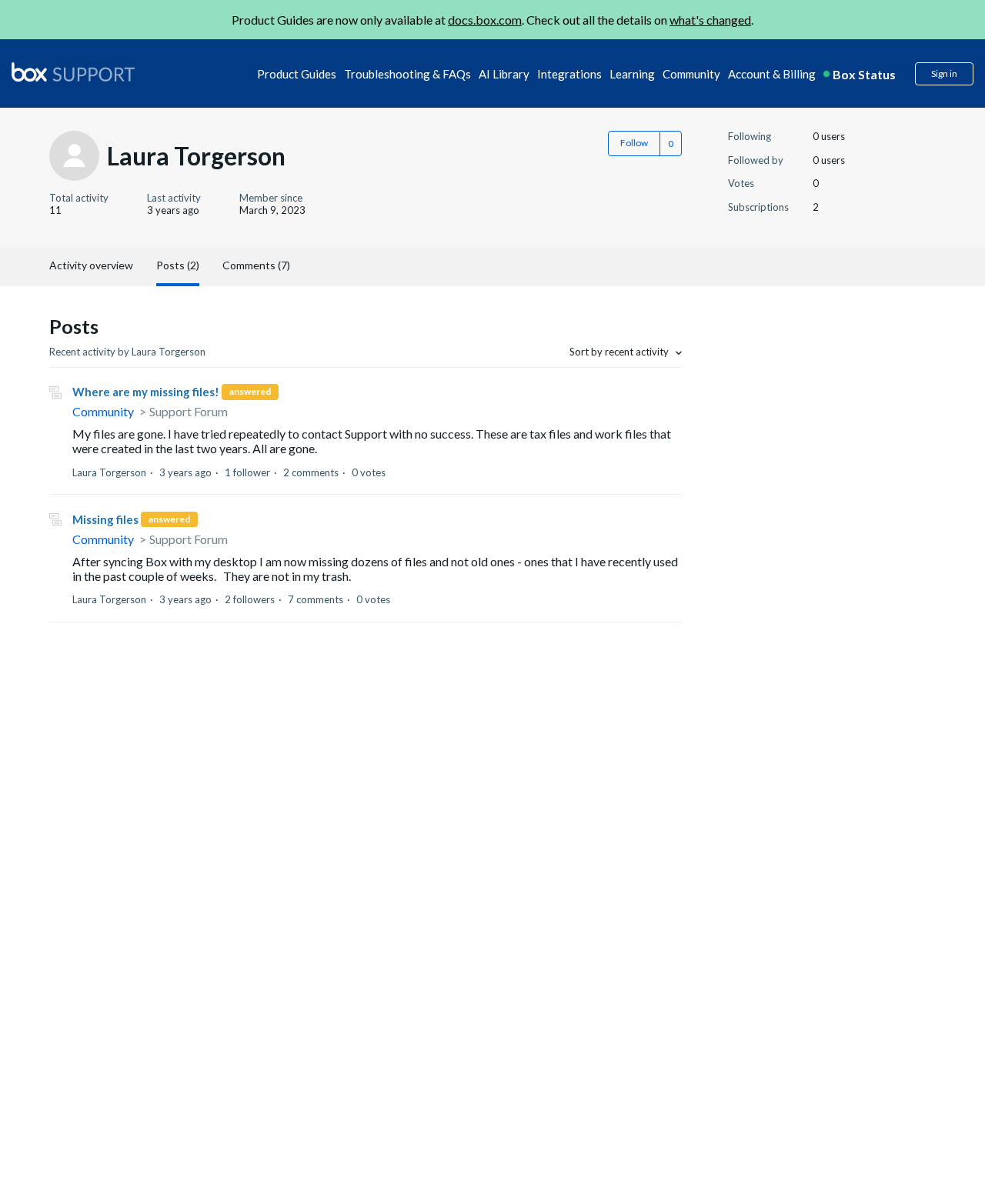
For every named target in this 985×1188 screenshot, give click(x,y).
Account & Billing (772, 74)
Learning (632, 74)
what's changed (710, 19)
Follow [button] (634, 142)
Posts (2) (177, 265)
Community (691, 74)
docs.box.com (485, 19)
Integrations (569, 74)
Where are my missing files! (145, 392)
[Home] (73, 73)
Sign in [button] (944, 73)
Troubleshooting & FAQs (407, 74)
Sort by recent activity (620, 351)
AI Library (504, 74)
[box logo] (73, 71)
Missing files (105, 519)
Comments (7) (256, 265)
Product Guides (296, 74)
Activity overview (91, 265)
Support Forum (188, 411)
